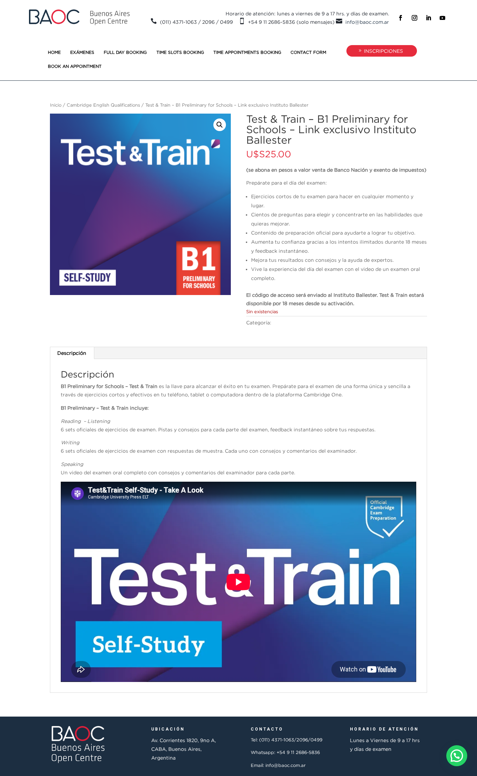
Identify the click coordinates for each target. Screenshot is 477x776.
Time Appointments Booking (247, 52)
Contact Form (308, 52)
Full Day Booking (125, 52)
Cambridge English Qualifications (103, 104)
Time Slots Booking (180, 52)
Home (54, 52)
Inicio (55, 104)
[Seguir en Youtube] (442, 17)
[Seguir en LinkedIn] (428, 17)
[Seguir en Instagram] (414, 17)
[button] (219, 124)
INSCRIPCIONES (383, 50)
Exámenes (82, 52)
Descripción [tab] (71, 352)
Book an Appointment (75, 66)
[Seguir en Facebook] (400, 17)
